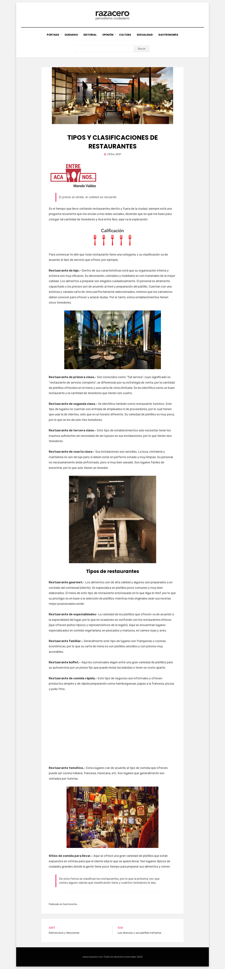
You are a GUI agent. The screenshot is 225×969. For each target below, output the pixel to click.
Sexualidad (145, 34)
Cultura (125, 34)
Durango (71, 34)
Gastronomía (168, 34)
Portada (53, 34)
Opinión (107, 34)
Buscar (141, 48)
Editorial (90, 34)
